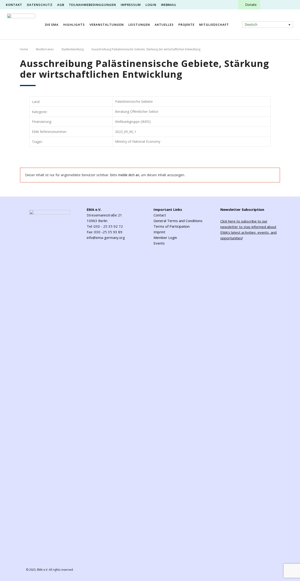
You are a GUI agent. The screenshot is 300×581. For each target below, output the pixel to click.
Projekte (186, 24)
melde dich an (128, 175)
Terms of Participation (172, 226)
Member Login (165, 237)
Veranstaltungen (107, 24)
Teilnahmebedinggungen (92, 5)
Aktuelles (164, 24)
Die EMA (52, 24)
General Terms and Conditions (178, 220)
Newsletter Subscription (242, 209)
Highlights (74, 24)
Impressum (131, 5)
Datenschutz (39, 5)
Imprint (159, 232)
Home (24, 49)
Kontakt (14, 5)
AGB (60, 5)
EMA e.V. (42, 570)
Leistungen (139, 24)
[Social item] (267, 4)
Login (151, 5)
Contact (160, 215)
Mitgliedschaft (214, 24)
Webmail (168, 5)
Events (159, 243)
